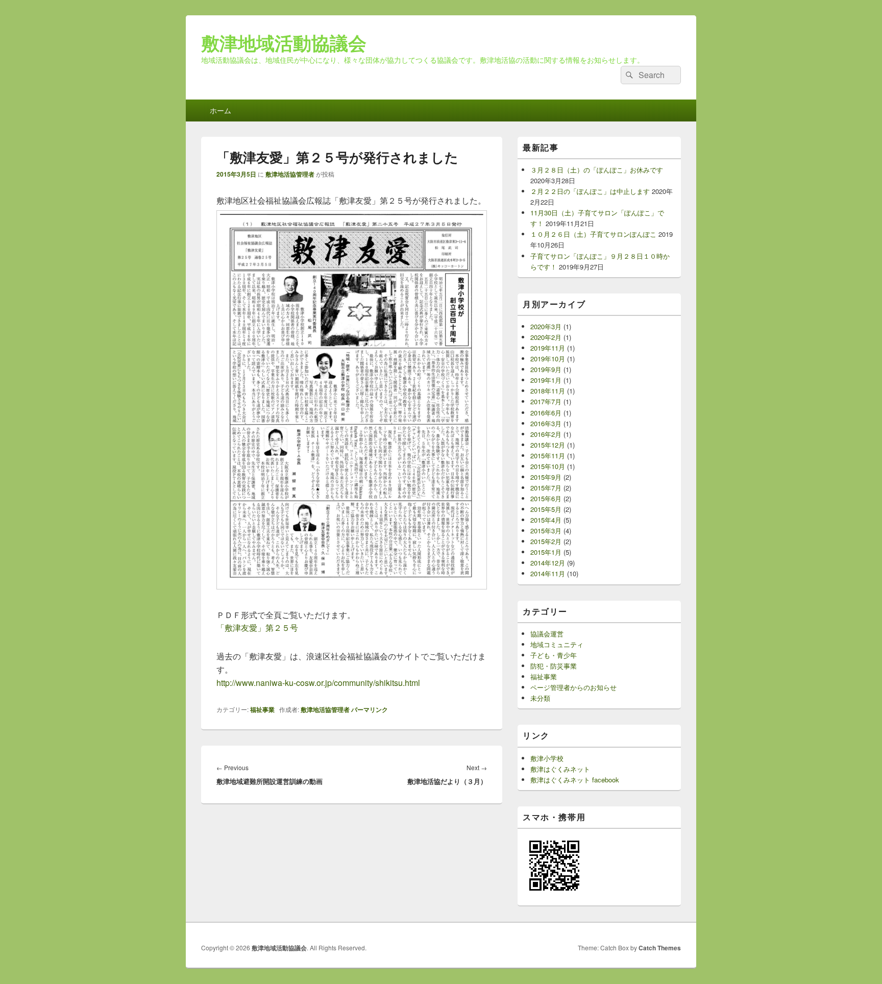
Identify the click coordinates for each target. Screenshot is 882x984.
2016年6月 (545, 412)
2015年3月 (545, 530)
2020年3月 (545, 326)
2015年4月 (545, 520)
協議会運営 (547, 633)
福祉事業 (262, 709)
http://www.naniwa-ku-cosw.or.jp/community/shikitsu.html (318, 682)
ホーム (220, 110)
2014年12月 (547, 563)
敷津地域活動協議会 (283, 42)
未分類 (540, 698)
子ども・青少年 (553, 655)
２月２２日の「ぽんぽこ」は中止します (590, 191)
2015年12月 (547, 445)
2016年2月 (545, 434)
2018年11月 (547, 391)
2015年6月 (545, 498)
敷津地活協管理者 (289, 174)
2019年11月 (547, 348)
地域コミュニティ (556, 644)
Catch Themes (660, 947)
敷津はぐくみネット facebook (574, 779)
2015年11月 (547, 455)
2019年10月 (547, 358)
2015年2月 (545, 541)
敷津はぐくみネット (560, 769)
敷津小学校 (547, 758)
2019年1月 (545, 380)
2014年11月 (547, 573)
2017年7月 (545, 401)
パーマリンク (369, 709)
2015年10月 (547, 466)
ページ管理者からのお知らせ (573, 687)
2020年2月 (545, 337)
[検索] (628, 75)
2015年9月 (545, 477)
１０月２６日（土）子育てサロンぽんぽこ (593, 234)
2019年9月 (545, 369)
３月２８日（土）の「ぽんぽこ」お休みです (596, 170)
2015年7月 (545, 488)
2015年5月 (545, 509)
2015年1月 (545, 552)
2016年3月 (545, 423)
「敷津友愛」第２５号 (257, 627)
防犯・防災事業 (553, 666)
